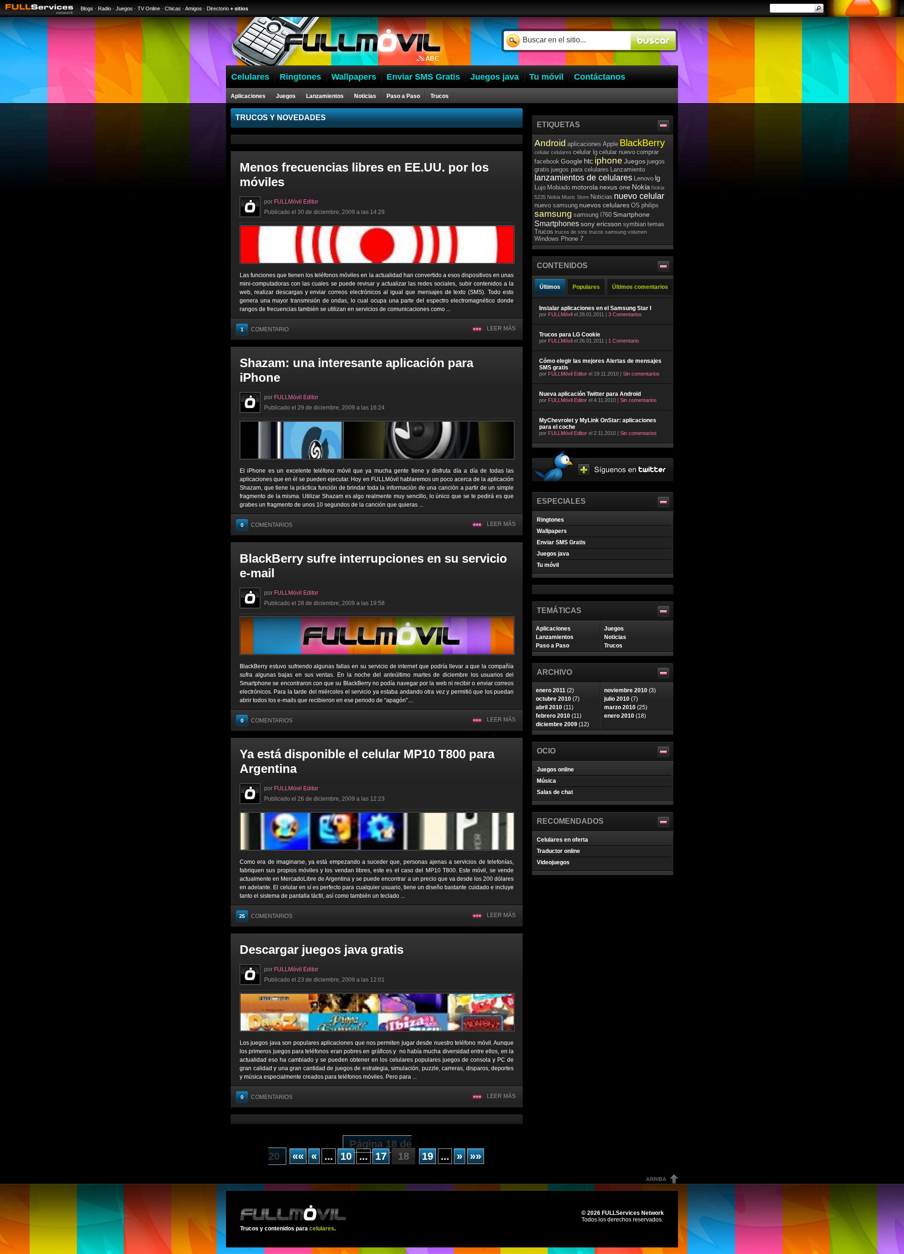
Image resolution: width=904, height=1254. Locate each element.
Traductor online (558, 851)
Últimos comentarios (640, 287)
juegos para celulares (580, 169)
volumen (637, 232)
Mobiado (558, 187)
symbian (634, 224)
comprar (648, 152)
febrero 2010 (553, 716)
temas (655, 224)
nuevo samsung (556, 205)
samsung (553, 214)
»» (475, 1156)
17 (381, 1156)
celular (541, 152)
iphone (608, 160)
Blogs (87, 8)
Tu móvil (548, 565)
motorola (585, 187)
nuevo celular (639, 196)
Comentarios (266, 525)
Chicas (173, 8)
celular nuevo (617, 152)
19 (427, 1156)
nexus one (614, 187)
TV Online (148, 8)
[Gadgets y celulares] (336, 63)
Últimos (550, 287)
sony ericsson (601, 224)
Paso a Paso (403, 96)
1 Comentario (623, 341)
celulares (561, 152)
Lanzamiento (627, 169)
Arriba (656, 1179)
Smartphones (556, 223)
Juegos (124, 8)
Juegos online (555, 769)
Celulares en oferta (562, 839)
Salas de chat (555, 792)
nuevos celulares (604, 205)
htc (588, 161)
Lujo (540, 187)
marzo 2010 (620, 707)
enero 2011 (550, 690)
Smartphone (631, 214)
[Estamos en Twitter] (602, 479)
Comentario (265, 329)
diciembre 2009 (556, 724)
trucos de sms (571, 232)
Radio (104, 8)
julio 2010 (617, 699)
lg (657, 178)
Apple (610, 144)
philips (650, 205)
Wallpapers (552, 531)
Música (546, 781)
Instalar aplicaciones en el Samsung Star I (595, 308)
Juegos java (553, 553)
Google (571, 161)
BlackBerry (642, 143)
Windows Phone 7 (558, 238)
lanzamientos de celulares (583, 177)
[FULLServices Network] (36, 15)
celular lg (585, 152)
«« (298, 1156)
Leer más (501, 328)
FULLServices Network (633, 1213)
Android (550, 143)
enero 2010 (619, 716)
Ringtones (550, 519)
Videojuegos (553, 862)
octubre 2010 (553, 699)
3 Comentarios (625, 314)
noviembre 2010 (625, 690)
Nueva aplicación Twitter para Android (590, 394)
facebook (546, 161)
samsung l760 (592, 214)
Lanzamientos (325, 96)
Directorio (218, 8)
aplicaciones (584, 144)
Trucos (439, 96)
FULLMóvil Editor (296, 201)
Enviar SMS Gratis (561, 542)
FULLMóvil (560, 314)
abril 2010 (549, 707)
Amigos (193, 8)
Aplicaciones (248, 96)
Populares (586, 287)
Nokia (641, 187)
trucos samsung (607, 232)
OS (635, 205)
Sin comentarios (641, 374)
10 (346, 1156)
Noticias (365, 96)
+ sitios (239, 8)
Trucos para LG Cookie (569, 334)
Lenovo (644, 178)
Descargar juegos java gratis (322, 950)
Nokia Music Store (568, 197)
